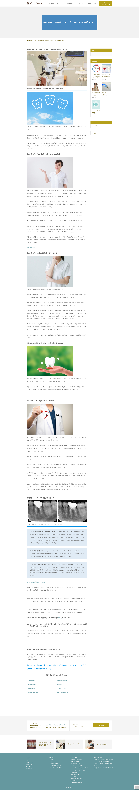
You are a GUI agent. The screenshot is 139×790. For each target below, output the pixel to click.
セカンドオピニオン (31, 764)
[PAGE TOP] (137, 788)
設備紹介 (51, 761)
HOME (28, 757)
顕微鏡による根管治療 (62, 680)
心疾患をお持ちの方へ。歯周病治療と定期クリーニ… (106, 76)
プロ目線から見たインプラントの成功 (81, 767)
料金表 (28, 759)
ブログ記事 (94, 126)
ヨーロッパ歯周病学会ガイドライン (36, 582)
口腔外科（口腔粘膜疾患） (96, 111)
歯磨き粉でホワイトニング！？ (106, 93)
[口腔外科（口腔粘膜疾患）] (96, 104)
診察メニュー (75, 757)
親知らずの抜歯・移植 (33, 692)
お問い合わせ (106, 2)
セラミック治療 (31, 680)
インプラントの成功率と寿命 (79, 769)
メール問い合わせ (101, 725)
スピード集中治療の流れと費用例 (102, 761)
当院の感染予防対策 (54, 763)
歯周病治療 (59, 684)
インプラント (70, 3)
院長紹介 (51, 759)
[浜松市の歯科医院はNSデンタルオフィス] (36, 3)
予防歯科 (74, 780)
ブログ (28, 766)
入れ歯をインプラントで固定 (79, 770)
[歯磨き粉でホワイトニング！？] (106, 86)
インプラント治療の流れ (78, 765)
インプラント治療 (32, 684)
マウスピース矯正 (80, 3)
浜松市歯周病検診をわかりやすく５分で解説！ (96, 94)
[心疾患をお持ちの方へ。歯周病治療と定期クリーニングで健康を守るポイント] (106, 68)
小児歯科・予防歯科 (61, 688)
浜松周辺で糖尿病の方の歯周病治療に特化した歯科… (96, 76)
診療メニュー (60, 3)
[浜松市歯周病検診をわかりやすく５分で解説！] (96, 86)
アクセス (29, 760)
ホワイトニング (31, 688)
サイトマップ (30, 768)
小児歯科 (74, 776)
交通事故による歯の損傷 (62, 692)
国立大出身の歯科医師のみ (55, 765)
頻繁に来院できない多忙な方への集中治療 (104, 759)
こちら (60, 618)
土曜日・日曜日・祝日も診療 (56, 767)
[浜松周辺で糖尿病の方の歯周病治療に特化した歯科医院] (96, 68)
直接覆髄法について (32, 247)
